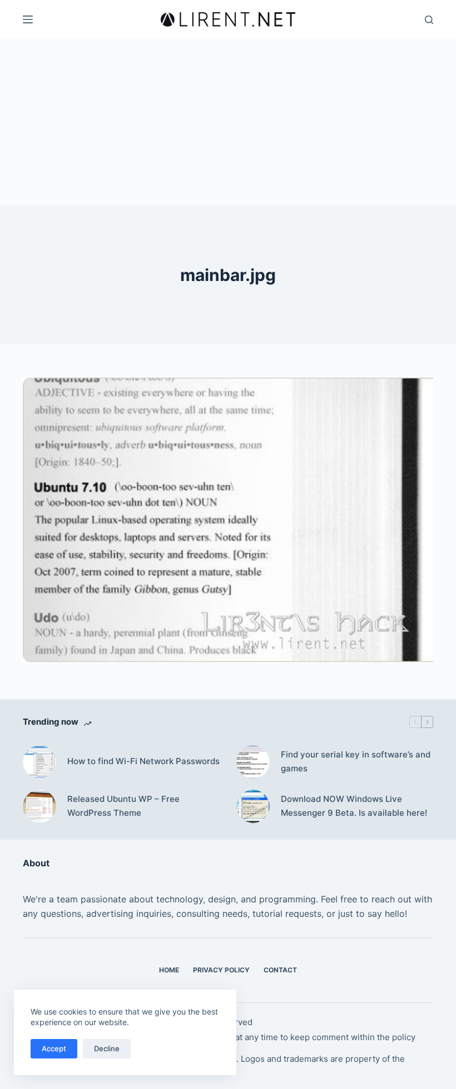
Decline (107, 1048)
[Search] (429, 20)
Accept (54, 1048)
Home (169, 970)
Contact (280, 970)
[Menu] (28, 19)
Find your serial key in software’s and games (355, 761)
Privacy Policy (221, 970)
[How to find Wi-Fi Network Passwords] (39, 762)
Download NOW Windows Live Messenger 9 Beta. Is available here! (354, 806)
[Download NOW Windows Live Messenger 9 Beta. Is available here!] (253, 806)
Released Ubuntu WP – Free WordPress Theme (123, 806)
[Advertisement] (228, 122)
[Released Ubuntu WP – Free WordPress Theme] (39, 806)
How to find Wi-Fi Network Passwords (143, 761)
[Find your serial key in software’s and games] (253, 762)
